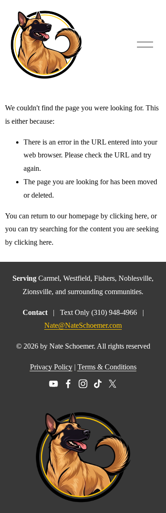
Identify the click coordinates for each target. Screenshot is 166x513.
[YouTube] (53, 383)
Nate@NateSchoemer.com (83, 325)
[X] (112, 383)
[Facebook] (68, 383)
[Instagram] (83, 383)
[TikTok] (97, 383)
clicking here (128, 216)
